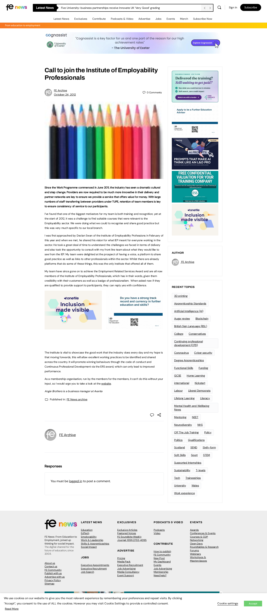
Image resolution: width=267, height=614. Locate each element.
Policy (207, 432)
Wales (195, 485)
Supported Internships (187, 462)
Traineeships (193, 478)
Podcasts (159, 530)
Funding (203, 368)
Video (157, 533)
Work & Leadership (92, 540)
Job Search (87, 572)
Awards (194, 530)
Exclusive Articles (127, 530)
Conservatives (197, 334)
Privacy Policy (53, 580)
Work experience (184, 493)
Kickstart (200, 383)
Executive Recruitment (94, 568)
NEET (195, 417)
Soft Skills (179, 455)
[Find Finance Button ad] (195, 86)
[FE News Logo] (16, 7)
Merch (184, 19)
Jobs (158, 19)
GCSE (177, 375)
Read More (12, 608)
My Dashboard (162, 561)
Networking (196, 540)
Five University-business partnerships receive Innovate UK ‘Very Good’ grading (110, 8)
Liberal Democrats (199, 390)
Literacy (205, 398)
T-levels (200, 470)
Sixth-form (209, 447)
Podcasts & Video (122, 19)
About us (50, 563)
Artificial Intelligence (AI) (188, 311)
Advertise (144, 19)
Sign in (233, 7)
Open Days (196, 543)
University (180, 485)
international (181, 383)
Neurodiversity (183, 425)
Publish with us (53, 573)
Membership (161, 572)
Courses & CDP (199, 536)
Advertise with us (55, 576)
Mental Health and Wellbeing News (191, 407)
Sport (194, 455)
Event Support (125, 575)
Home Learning (196, 375)
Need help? (160, 575)
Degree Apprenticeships (189, 360)
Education (86, 530)
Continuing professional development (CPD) (188, 343)
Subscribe (250, 7)
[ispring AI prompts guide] (195, 153)
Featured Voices (126, 533)
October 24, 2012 (65, 94)
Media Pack (124, 561)
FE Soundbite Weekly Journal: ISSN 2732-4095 (132, 538)
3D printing (180, 296)
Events (171, 19)
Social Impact (89, 547)
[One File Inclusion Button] (73, 327)
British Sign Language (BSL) (190, 326)
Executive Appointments (95, 565)
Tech (177, 478)
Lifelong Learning (184, 398)
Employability (89, 536)
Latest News (61, 19)
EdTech (85, 533)
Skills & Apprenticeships (95, 543)
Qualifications (196, 440)
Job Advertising (126, 568)
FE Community (53, 570)
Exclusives (80, 19)
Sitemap (49, 583)
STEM (206, 455)
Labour (178, 390)
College (178, 334)
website (106, 383)
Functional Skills (183, 368)
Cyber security (203, 352)
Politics (178, 440)
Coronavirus (181, 352)
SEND (193, 447)
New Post (159, 558)
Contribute (99, 19)
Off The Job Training (186, 432)
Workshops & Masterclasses (198, 559)
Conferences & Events (203, 533)
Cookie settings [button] (227, 603)
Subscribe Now (202, 19)
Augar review (182, 318)
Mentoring (180, 417)
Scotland (179, 447)
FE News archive (77, 399)
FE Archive (60, 90)
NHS (200, 425)
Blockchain (201, 318)
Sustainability (182, 470)
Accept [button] (253, 603)
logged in (75, 481)
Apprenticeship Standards (190, 303)
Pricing (121, 558)
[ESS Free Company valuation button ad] (195, 186)
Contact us (51, 566)
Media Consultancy (128, 572)
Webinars (195, 554)
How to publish (162, 551)
